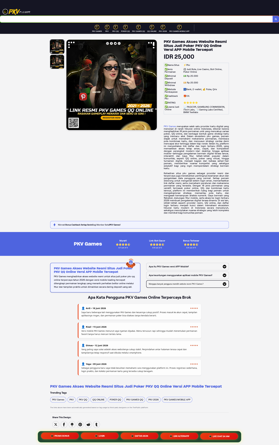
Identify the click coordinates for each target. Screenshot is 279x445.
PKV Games (170, 126)
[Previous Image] (68, 85)
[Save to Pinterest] (80, 424)
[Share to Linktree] (72, 424)
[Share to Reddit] (88, 424)
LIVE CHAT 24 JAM (221, 436)
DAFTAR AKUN (141, 437)
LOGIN (102, 437)
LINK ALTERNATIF (181, 436)
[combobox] (136, 19)
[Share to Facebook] (63, 424)
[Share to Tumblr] (96, 424)
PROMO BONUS (61, 437)
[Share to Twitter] (55, 424)
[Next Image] (154, 85)
